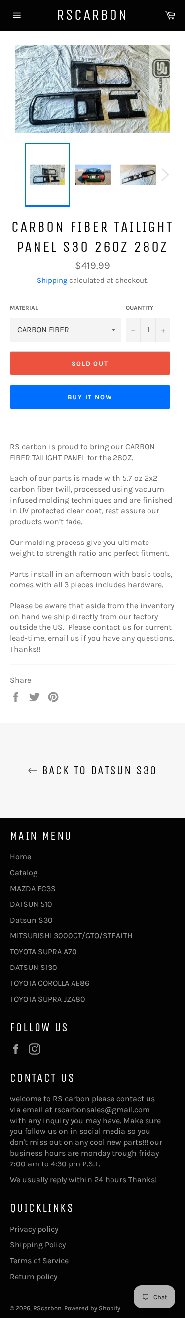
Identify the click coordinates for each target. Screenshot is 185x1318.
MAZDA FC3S (33, 888)
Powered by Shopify (92, 1308)
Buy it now (90, 397)
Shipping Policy (38, 1244)
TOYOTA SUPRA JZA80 (47, 999)
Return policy (33, 1276)
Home (20, 856)
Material (24, 307)
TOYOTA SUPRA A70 (43, 951)
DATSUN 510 (31, 904)
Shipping (52, 280)
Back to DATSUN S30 (97, 770)
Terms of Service (39, 1260)
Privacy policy (34, 1229)
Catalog (23, 872)
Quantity (139, 307)
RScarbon (92, 15)
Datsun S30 (31, 920)
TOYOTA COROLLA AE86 (49, 983)
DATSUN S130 (33, 967)
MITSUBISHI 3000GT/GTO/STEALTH (71, 935)
